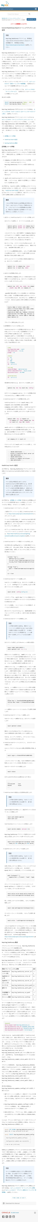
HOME (18, 1197)
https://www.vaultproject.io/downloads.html (20, 514)
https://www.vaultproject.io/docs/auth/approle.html (19, 936)
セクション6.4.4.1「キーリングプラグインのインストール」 (18, 119)
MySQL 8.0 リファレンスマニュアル (11, 18)
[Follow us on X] (6, 1217)
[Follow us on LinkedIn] (10, 1217)
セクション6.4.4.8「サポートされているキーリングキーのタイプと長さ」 (18, 111)
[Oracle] (6, 1212)
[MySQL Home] (5, 4)
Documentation (7, 9)
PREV (14, 1197)
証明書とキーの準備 (10, 136)
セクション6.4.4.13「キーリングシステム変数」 (23, 1188)
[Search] (29, 14)
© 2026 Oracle (15, 1212)
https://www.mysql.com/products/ (15, 45)
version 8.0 (31, 19)
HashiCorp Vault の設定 (11, 139)
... (21, 18)
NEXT (23, 1197)
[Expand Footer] (35, 1213)
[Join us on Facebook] (3, 1217)
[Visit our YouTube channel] (13, 1217)
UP (20, 1197)
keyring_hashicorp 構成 (11, 143)
